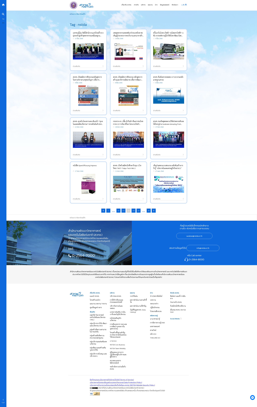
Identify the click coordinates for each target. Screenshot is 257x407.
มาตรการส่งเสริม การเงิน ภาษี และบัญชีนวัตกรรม (118, 313)
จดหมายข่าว (154, 304)
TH (3, 19)
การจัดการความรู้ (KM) (157, 323)
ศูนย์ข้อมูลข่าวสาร (96, 307)
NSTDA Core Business (117, 345)
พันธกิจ (92, 312)
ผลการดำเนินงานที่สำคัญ (138, 306)
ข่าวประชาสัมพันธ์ (156, 296)
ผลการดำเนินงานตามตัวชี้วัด (138, 301)
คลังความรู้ (154, 315)
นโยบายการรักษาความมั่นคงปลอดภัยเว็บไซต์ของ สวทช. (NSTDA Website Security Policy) (122, 385)
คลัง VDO (153, 334)
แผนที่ (70, 248)
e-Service (113, 341)
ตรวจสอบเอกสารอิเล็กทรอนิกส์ (115, 362)
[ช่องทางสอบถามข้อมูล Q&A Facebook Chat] (252, 397)
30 (149, 210)
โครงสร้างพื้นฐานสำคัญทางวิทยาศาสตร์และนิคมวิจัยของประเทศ (118, 334)
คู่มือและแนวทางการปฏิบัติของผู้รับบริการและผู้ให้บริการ (118, 354)
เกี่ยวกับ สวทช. (95, 293)
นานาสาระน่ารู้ (155, 319)
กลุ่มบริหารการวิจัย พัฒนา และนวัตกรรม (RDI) (98, 324)
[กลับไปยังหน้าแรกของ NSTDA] (3, 4)
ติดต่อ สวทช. (174, 293)
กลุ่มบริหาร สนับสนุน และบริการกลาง (98, 355)
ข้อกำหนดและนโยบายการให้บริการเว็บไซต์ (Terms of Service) (112, 379)
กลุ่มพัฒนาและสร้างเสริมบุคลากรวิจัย (98, 349)
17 (123, 210)
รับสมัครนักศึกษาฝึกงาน (178, 306)
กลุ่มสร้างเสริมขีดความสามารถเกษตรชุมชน (97, 336)
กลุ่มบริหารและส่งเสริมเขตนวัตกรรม (98, 342)
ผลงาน (132, 293)
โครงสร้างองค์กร (95, 300)
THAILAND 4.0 (155, 338)
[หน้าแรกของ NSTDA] (76, 294)
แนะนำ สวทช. (94, 296)
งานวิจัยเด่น (134, 296)
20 (138, 210)
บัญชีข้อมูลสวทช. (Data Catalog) (138, 311)
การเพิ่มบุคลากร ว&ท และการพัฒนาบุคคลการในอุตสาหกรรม (118, 326)
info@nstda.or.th (203, 248)
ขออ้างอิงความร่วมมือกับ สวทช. (118, 368)
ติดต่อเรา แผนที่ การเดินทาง (178, 297)
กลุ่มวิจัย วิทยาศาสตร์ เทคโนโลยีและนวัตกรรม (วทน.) (97, 317)
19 (133, 210)
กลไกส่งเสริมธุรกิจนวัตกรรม (115, 319)
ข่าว (151, 293)
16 (118, 210)
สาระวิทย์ (153, 330)
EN (3, 23)
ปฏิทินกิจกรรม (155, 307)
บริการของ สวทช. (115, 296)
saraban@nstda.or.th (194, 236)
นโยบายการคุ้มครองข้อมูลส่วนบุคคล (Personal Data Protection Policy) (116, 382)
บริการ (112, 293)
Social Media (175, 319)
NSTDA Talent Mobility (117, 348)
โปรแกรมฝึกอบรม (156, 311)
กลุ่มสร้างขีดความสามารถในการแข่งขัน (98, 330)
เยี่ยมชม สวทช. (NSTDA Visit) (178, 311)
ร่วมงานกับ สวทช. (176, 302)
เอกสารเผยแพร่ (155, 326)
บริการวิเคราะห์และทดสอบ (116, 307)
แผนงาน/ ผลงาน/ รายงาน (98, 304)
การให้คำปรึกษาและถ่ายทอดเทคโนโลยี (116, 301)
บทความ (153, 300)
